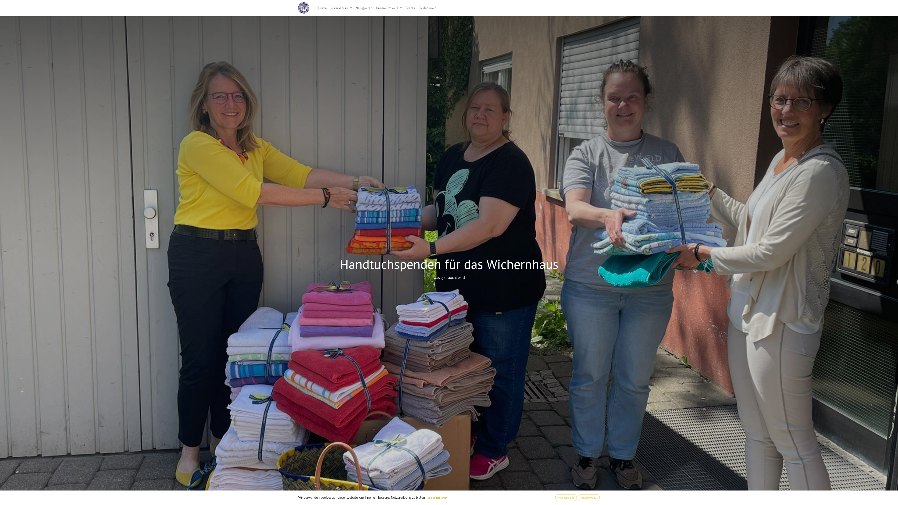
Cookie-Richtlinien (437, 497)
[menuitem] (322, 8)
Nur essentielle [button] (566, 497)
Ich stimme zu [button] (588, 497)
